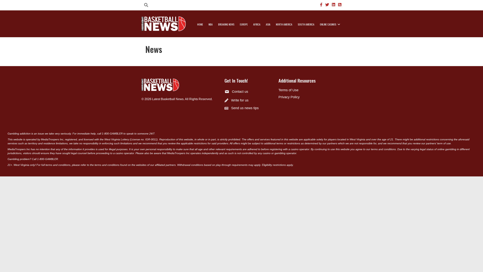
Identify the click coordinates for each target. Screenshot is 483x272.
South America (306, 24)
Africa (256, 24)
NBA (210, 24)
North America (284, 24)
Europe (244, 24)
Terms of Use (288, 90)
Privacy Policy (289, 97)
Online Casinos (328, 24)
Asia (268, 24)
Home (200, 24)
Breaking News (226, 24)
